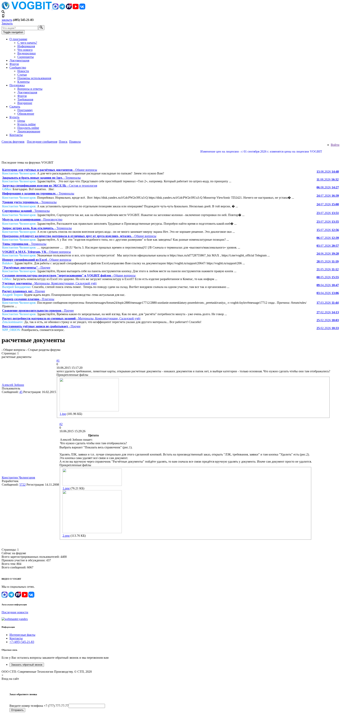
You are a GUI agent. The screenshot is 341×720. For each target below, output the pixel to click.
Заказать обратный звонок (26, 664)
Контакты (16, 135)
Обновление (25, 113)
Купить (14, 117)
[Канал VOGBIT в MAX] (55, 8)
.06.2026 (328, 253)
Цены (21, 120)
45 (20, 392)
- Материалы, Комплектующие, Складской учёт (49, 283)
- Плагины (28, 299)
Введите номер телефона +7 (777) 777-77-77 (38, 705)
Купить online (26, 124)
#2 (61, 424)
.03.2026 (328, 302)
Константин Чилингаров (18, 477)
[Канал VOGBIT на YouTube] (76, 8)
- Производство (32, 219)
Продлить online (28, 127)
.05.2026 (328, 261)
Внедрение (24, 103)
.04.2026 (328, 285)
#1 (58, 360)
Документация (19, 60)
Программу (25, 110)
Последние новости (15, 612)
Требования (25, 99)
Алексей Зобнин (13, 385)
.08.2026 (328, 171)
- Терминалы (41, 177)
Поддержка (17, 85)
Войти (335, 144)
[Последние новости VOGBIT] (170, 155)
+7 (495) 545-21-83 (21, 642)
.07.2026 (328, 195)
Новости (23, 71)
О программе (18, 39)
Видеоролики (26, 53)
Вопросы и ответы (29, 88)
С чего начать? (27, 42)
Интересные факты (22, 634)
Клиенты (23, 81)
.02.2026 (328, 312)
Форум (14, 64)
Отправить (17, 710)
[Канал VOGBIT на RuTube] (69, 8)
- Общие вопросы (49, 169)
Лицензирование (28, 131)
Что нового (25, 49)
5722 (22, 484)
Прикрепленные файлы (72, 374)
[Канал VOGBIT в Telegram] (62, 8)
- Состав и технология (49, 185)
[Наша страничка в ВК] (82, 8)
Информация (26, 46)
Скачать (14, 106)
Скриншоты (25, 57)
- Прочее (26, 267)
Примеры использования (34, 78)
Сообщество (17, 67)
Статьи (22, 74)
